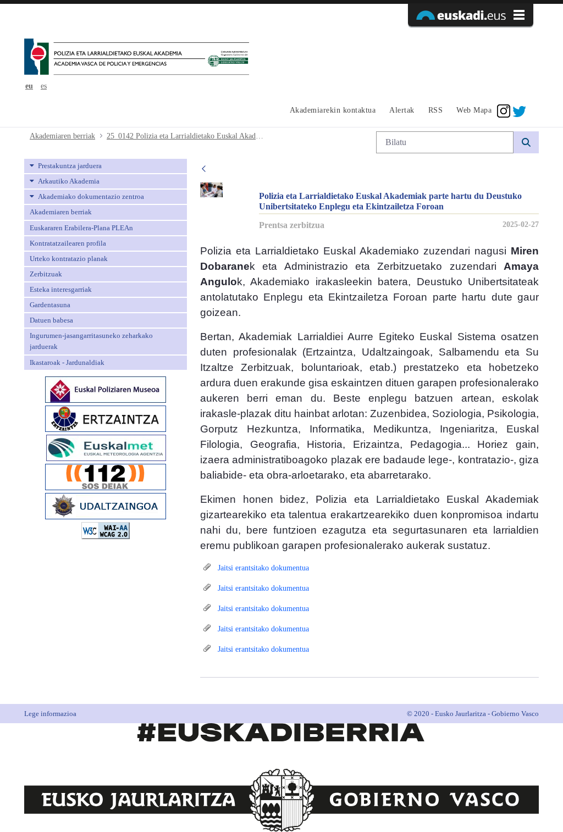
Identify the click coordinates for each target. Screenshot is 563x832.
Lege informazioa (50, 713)
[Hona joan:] (136, 57)
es (44, 86)
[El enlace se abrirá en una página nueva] (105, 388)
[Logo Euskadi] (470, 14)
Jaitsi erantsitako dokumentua (262, 568)
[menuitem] (331, 111)
